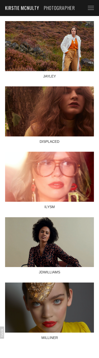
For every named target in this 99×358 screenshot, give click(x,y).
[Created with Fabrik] (2, 332)
